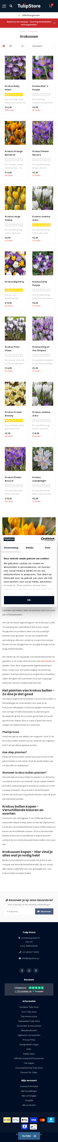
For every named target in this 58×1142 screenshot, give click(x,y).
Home (22, 31)
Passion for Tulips (29, 1072)
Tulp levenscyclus (29, 1016)
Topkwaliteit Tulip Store (29, 1021)
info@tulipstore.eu (30, 958)
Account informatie (29, 1086)
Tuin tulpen (29, 1063)
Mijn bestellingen (29, 1091)
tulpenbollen (47, 661)
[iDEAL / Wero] (7, 1120)
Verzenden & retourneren (29, 1025)
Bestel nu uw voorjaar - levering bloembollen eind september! (29, 23)
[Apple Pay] (24, 1120)
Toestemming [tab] (11, 547)
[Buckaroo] (24, 1126)
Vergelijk (29, 1100)
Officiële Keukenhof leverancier (29, 1058)
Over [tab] (47, 547)
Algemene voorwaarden (29, 1035)
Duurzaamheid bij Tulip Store (29, 1067)
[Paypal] (51, 1120)
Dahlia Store (29, 1053)
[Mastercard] (42, 1120)
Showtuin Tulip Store (29, 1007)
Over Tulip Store (29, 1011)
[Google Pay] (15, 1120)
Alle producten (29, 1105)
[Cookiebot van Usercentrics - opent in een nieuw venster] (41, 539)
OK (29, 600)
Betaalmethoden (29, 1030)
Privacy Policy (29, 1039)
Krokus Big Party (14, 281)
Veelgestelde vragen (29, 1044)
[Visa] (33, 1120)
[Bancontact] (33, 1126)
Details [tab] (29, 547)
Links (29, 1049)
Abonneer (45, 911)
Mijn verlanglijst (29, 1095)
